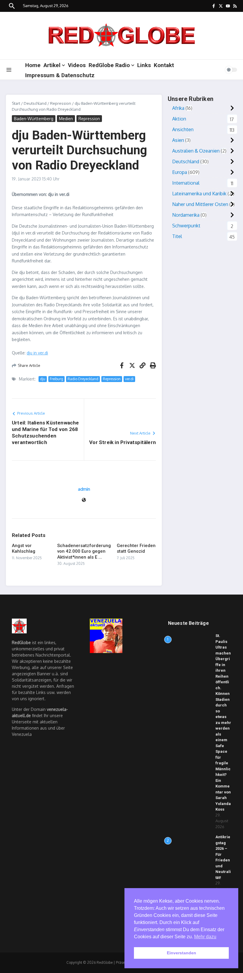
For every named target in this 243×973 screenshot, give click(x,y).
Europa (179, 172)
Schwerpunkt (186, 226)
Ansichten (183, 129)
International (185, 183)
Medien (66, 118)
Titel (177, 236)
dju (42, 379)
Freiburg (56, 379)
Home (33, 65)
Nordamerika (185, 215)
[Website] (84, 500)
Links (144, 65)
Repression (60, 103)
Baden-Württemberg (33, 118)
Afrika (178, 108)
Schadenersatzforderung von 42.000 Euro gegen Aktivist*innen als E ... (84, 551)
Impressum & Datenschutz (60, 75)
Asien (178, 140)
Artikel (52, 65)
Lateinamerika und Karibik (199, 193)
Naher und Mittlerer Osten (200, 204)
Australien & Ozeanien (196, 151)
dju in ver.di (37, 352)
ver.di (129, 379)
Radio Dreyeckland (83, 379)
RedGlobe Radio (109, 65)
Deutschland (35, 103)
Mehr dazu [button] (205, 936)
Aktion (179, 119)
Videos (77, 65)
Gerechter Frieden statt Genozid (136, 548)
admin (84, 489)
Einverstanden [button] (181, 952)
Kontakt (164, 65)
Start (16, 103)
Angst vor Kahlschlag (23, 548)
